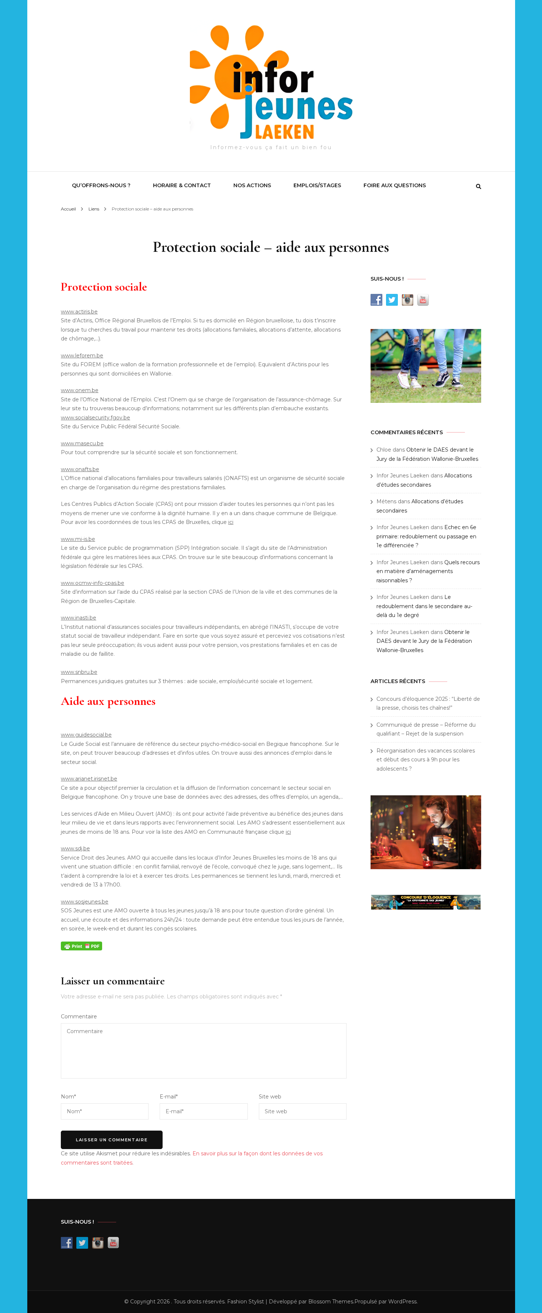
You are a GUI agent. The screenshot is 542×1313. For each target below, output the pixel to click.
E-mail (169, 1096)
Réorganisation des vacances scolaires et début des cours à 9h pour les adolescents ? (425, 759)
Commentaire (79, 1016)
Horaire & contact (182, 185)
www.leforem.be (82, 355)
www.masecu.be (82, 443)
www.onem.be (79, 390)
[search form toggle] (478, 186)
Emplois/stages (317, 185)
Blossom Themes (330, 1301)
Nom (68, 1096)
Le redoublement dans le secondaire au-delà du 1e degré (424, 606)
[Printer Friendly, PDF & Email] (81, 945)
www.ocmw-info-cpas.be (92, 583)
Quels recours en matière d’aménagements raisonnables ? (428, 571)
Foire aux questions (395, 185)
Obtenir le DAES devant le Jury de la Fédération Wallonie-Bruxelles (424, 641)
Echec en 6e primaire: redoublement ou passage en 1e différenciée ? (426, 536)
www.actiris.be (79, 311)
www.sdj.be (75, 848)
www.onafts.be (80, 469)
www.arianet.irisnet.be (89, 778)
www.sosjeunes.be (84, 901)
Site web (270, 1096)
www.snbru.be (79, 672)
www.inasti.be (78, 617)
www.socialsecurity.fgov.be (95, 417)
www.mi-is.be (78, 539)
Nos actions (252, 185)
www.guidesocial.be (86, 734)
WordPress (402, 1301)
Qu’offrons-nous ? (101, 185)
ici (230, 522)
